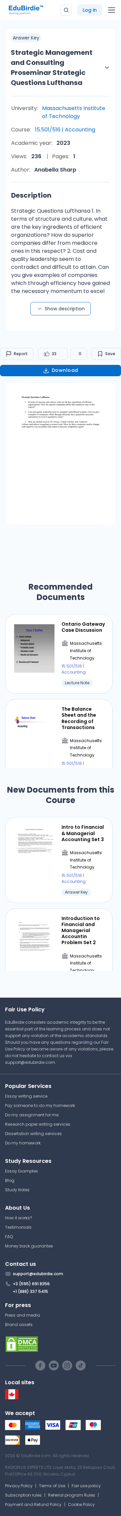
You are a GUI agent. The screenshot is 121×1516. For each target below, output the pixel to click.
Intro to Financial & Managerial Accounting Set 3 (83, 833)
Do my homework (23, 1143)
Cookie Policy (81, 1504)
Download (65, 370)
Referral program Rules (71, 1495)
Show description (65, 308)
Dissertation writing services (33, 1133)
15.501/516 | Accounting (65, 129)
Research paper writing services (37, 1124)
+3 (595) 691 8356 (31, 1284)
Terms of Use (52, 1486)
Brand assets (19, 1324)
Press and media (22, 1315)
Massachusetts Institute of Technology (73, 112)
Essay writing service (26, 1096)
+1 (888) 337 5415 (30, 1291)
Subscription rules (23, 1495)
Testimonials (18, 1227)
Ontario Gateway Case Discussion (83, 627)
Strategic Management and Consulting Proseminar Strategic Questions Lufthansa (51, 67)
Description (31, 195)
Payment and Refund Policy (33, 1504)
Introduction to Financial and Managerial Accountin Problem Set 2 (81, 930)
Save (110, 354)
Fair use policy (86, 1486)
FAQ (9, 1236)
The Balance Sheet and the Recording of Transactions (79, 718)
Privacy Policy (19, 1486)
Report (21, 354)
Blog (9, 1180)
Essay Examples (21, 1171)
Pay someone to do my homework (40, 1105)
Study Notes (17, 1190)
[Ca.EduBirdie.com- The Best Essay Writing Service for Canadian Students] (11, 1398)
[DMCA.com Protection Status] (60, 1344)
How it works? (18, 1218)
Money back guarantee (29, 1246)
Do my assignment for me (31, 1115)
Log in (90, 10)
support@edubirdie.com (30, 1062)
